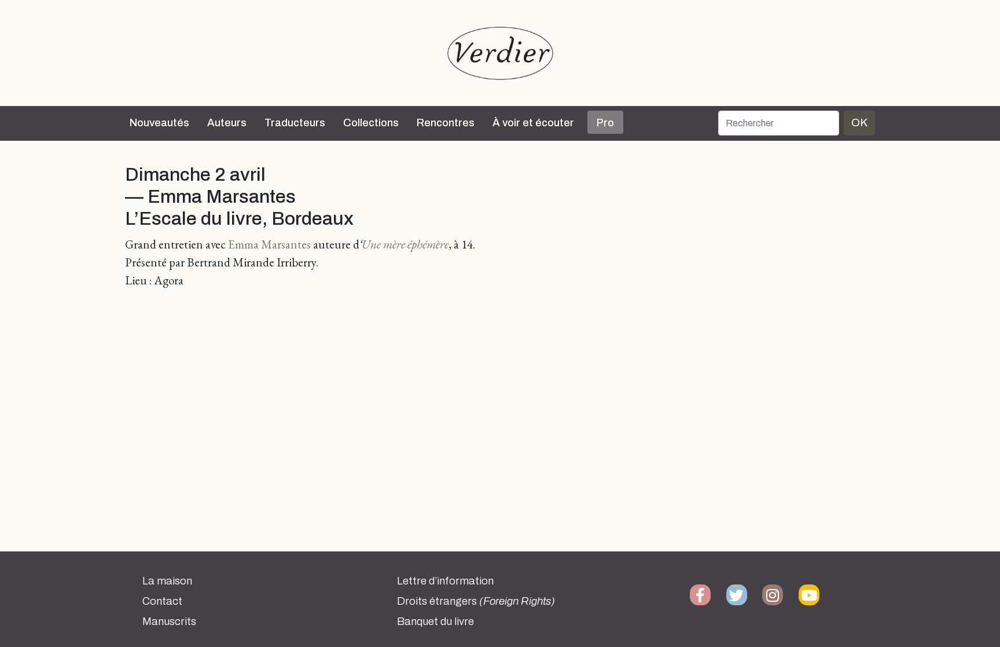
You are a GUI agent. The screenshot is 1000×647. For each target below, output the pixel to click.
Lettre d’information (445, 581)
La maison (167, 581)
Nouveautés (159, 123)
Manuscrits (169, 621)
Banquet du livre (435, 621)
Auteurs (227, 123)
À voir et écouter (533, 123)
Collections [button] (371, 123)
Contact (162, 601)
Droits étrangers (476, 601)
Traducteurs (294, 123)
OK (859, 122)
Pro (605, 123)
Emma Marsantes (269, 244)
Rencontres (446, 123)
